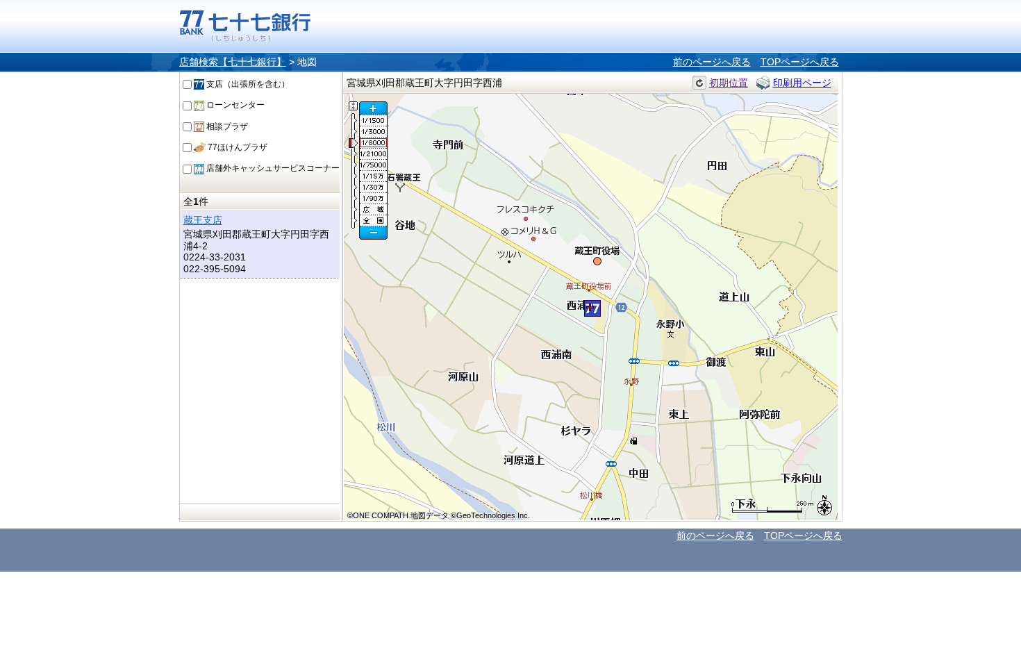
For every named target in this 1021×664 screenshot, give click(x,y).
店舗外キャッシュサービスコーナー (272, 168)
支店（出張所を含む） (247, 84)
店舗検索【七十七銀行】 (232, 61)
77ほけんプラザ (236, 147)
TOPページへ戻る (800, 61)
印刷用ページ (802, 82)
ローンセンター (234, 105)
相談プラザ (226, 126)
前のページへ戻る (712, 61)
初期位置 (728, 82)
